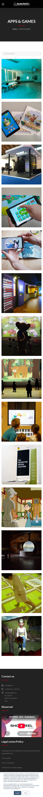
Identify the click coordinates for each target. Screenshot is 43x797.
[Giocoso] (22, 383)
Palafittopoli (21, 116)
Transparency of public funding (12, 767)
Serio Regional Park (21, 545)
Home (14, 29)
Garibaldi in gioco (21, 588)
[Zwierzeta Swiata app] (22, 256)
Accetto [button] (18, 793)
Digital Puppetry (21, 631)
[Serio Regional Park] (22, 554)
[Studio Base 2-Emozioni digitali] (21, 4)
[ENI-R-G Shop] (22, 470)
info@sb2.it (9, 685)
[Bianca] (22, 83)
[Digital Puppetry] (22, 640)
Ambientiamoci (21, 202)
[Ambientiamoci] (22, 212)
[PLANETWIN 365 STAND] (22, 169)
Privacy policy (6, 758)
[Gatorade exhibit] (22, 297)
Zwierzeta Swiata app (22, 244)
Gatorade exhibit (21, 288)
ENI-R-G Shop (21, 458)
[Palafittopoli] (22, 126)
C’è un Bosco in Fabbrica (21, 331)
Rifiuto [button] (26, 793)
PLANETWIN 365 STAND (21, 159)
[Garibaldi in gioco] (22, 597)
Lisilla (21, 502)
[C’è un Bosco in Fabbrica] (22, 340)
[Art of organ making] (22, 427)
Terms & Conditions (8, 763)
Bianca (21, 74)
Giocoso (21, 374)
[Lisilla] (22, 512)
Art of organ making (21, 415)
